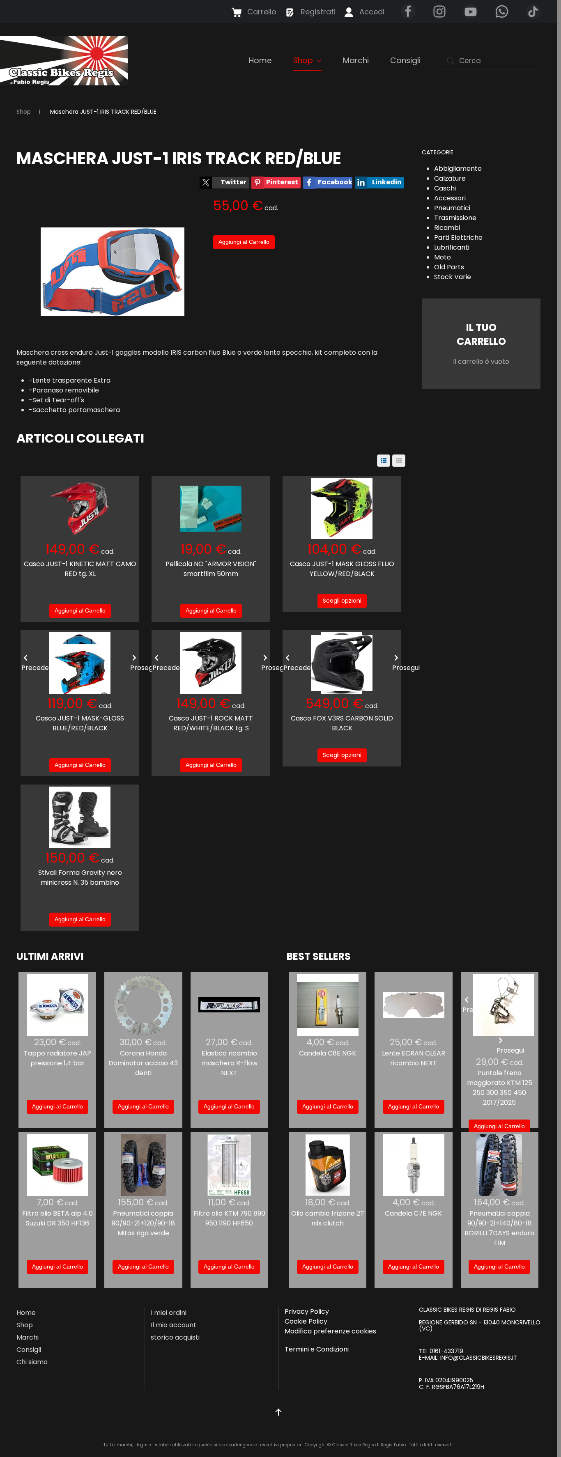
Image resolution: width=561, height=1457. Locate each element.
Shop (24, 1325)
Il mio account (173, 1325)
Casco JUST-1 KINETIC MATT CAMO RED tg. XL (80, 568)
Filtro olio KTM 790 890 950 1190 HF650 (229, 1218)
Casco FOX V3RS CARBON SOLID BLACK (342, 723)
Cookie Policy (306, 1321)
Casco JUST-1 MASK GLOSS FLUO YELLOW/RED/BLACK (342, 568)
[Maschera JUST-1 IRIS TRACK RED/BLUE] (112, 271)
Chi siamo (32, 1362)
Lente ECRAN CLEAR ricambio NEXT (413, 1058)
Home (260, 60)
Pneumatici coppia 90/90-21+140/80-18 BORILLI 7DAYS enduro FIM (499, 1228)
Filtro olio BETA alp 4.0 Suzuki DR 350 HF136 (57, 1218)
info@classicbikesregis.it (478, 1358)
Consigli (405, 60)
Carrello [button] (261, 12)
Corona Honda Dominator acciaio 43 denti (143, 1063)
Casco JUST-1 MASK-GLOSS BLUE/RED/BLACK (80, 723)
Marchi (356, 60)
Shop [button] (303, 60)
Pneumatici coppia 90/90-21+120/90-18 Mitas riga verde (143, 1223)
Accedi (371, 12)
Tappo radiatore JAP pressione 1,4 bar (57, 1058)
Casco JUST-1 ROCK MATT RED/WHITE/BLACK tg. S (211, 723)
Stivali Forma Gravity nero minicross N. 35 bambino (80, 877)
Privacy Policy (307, 1311)
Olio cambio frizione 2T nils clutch (327, 1218)
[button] (278, 1412)
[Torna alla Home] (65, 60)
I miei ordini (168, 1312)
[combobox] (491, 60)
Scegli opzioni (342, 601)
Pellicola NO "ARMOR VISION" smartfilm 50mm (211, 568)
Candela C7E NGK (413, 1213)
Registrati (318, 12)
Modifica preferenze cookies (330, 1331)
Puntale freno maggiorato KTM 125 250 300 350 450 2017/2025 (499, 1087)
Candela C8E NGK (327, 1053)
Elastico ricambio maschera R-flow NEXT (229, 1063)
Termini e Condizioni (317, 1349)
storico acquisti (175, 1337)
